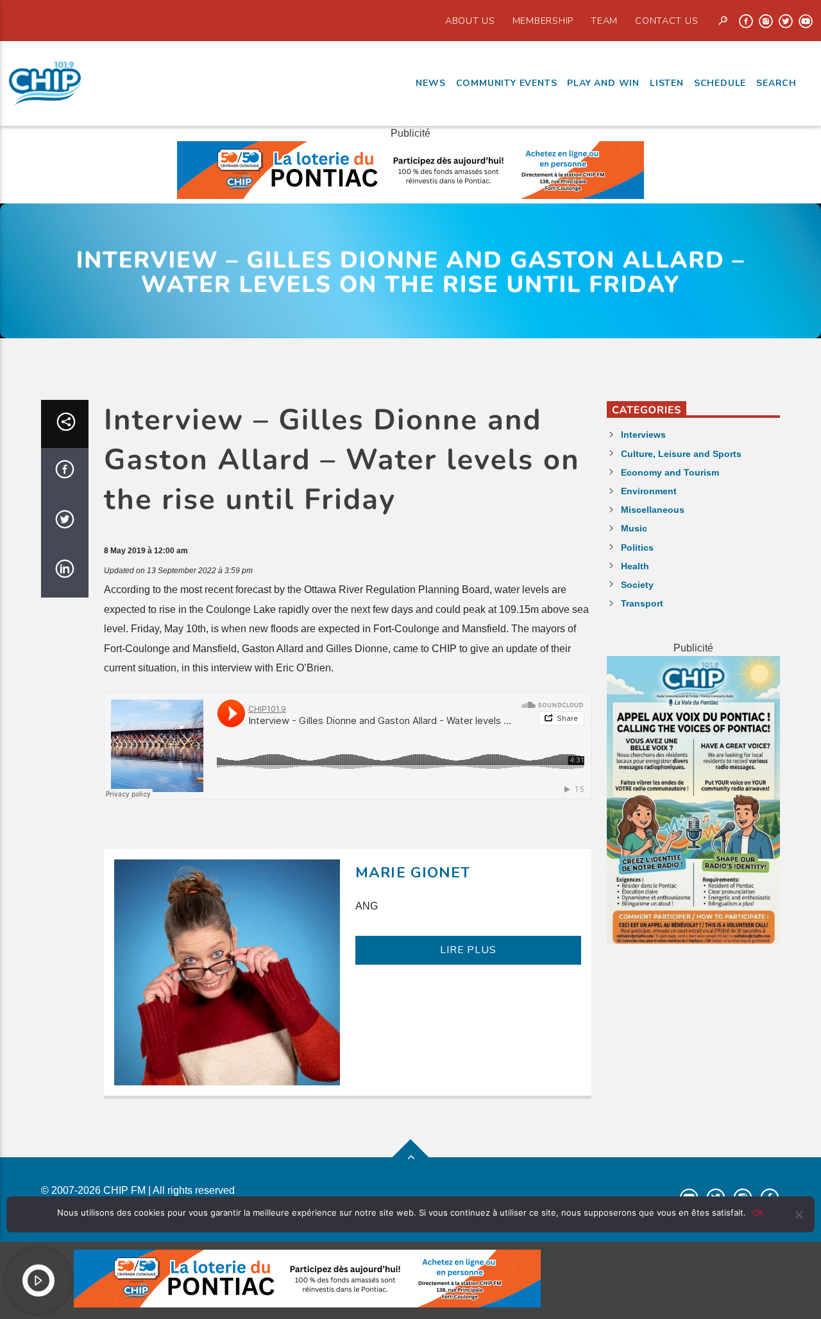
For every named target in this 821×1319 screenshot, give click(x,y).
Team (604, 20)
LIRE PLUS (468, 950)
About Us (470, 20)
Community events (506, 83)
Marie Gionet (413, 873)
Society (637, 585)
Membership (542, 20)
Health (635, 566)
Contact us (666, 20)
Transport (642, 603)
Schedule (720, 83)
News (430, 83)
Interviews (643, 434)
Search (776, 83)
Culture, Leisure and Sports (681, 454)
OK (758, 1212)
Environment (649, 491)
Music (634, 528)
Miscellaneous (652, 509)
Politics (637, 547)
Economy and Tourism (670, 472)
